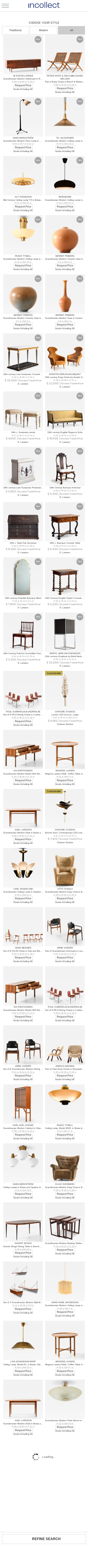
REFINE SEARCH (46, 1539)
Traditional (15, 30)
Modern (43, 30)
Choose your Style (44, 22)
